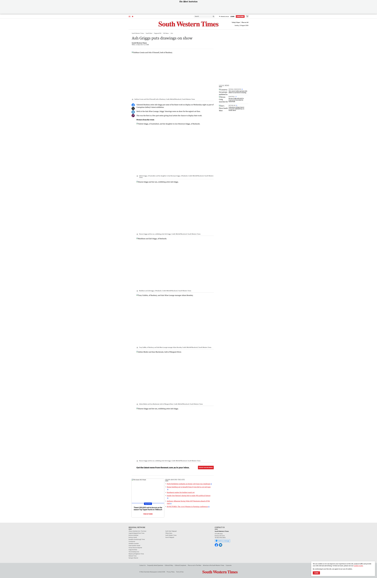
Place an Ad (245, 22)
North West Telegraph (171, 531)
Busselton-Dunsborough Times (137, 539)
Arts (172, 33)
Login (232, 16)
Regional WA (157, 33)
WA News (166, 33)
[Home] (132, 16)
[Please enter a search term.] (213, 16)
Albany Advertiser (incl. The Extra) (137, 531)
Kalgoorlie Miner (133, 549)
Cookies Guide (358, 566)
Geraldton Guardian (134, 543)
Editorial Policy (169, 565)
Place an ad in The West (194, 565)
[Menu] (129, 16)
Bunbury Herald (133, 537)
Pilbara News (168, 533)
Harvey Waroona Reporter (135, 547)
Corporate (229, 565)
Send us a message (223, 541)
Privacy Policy (171, 572)
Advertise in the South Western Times (213, 565)
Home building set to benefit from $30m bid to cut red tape (189, 487)
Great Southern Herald (134, 545)
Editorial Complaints (180, 565)
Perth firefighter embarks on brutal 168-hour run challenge (188, 484)
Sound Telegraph (169, 537)
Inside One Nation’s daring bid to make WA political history (188, 496)
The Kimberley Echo (134, 551)
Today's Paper (236, 22)
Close (316, 573)
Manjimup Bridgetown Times (136, 554)
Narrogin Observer (133, 558)
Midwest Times (132, 556)
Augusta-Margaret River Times (136, 533)
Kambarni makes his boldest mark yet (181, 492)
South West (149, 33)
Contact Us (142, 565)
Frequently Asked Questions (155, 565)
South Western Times (138, 33)
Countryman (132, 541)
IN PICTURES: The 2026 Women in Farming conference (187, 507)
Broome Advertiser (133, 535)
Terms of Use (179, 572)
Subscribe (240, 16)
